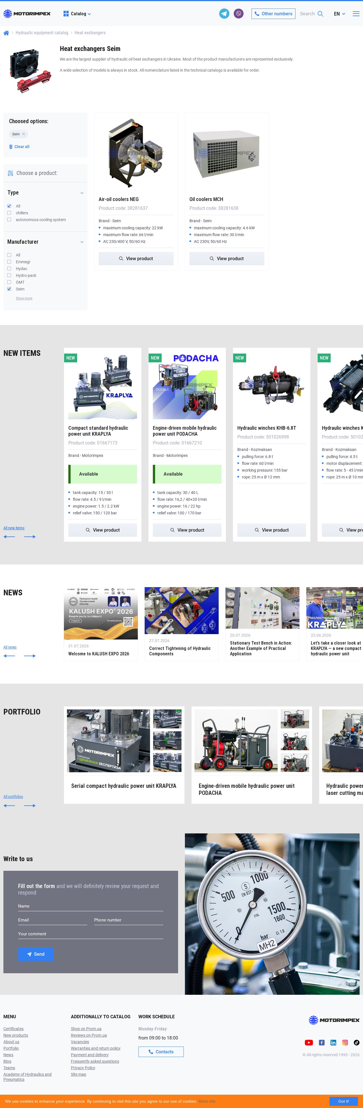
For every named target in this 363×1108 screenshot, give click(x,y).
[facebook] (322, 1042)
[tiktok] (357, 1042)
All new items (13, 528)
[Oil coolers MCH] (226, 153)
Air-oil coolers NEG (119, 199)
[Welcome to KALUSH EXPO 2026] (101, 624)
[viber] (238, 13)
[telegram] (224, 13)
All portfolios (13, 796)
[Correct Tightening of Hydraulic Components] (182, 624)
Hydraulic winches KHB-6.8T (266, 428)
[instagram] (345, 1042)
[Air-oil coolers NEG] (136, 153)
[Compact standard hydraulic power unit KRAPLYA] (102, 385)
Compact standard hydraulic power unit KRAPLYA (98, 431)
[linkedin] (333, 1042)
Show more (24, 298)
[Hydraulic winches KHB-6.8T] (271, 385)
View (139, 258)
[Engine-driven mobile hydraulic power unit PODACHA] (187, 385)
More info (207, 1101)
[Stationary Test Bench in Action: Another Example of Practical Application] (262, 624)
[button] (9, 537)
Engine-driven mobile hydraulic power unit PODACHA (185, 431)
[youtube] (309, 1042)
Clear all (21, 146)
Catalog (78, 13)
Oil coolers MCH (206, 199)
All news (9, 647)
